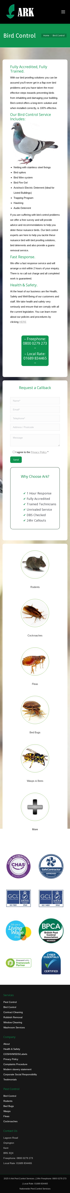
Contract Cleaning (13, 1012)
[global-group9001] (18, 898)
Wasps (7, 1111)
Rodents (7, 1101)
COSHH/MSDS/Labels (15, 1054)
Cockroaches (10, 1121)
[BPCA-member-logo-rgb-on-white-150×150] (51, 930)
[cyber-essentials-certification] (51, 963)
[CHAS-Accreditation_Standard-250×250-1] (18, 866)
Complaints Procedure (15, 1064)
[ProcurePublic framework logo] (18, 963)
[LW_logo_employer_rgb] (18, 930)
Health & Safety (11, 1049)
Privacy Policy (39, 452)
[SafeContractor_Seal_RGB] (51, 866)
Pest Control (10, 1002)
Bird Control (9, 1007)
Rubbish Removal (12, 1017)
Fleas (6, 1116)
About (6, 1044)
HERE (22, 321)
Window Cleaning (12, 1022)
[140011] (51, 898)
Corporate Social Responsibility (20, 1074)
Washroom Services (14, 1027)
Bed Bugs (8, 1106)
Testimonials (10, 1079)
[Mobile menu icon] (63, 11)
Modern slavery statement (17, 1069)
